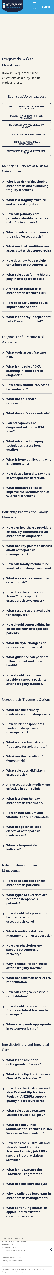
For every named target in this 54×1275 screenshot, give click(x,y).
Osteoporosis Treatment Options (26, 134)
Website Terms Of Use (11, 1257)
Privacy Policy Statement (12, 1260)
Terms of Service (15, 1272)
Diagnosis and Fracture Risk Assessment (26, 116)
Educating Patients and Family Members (26, 126)
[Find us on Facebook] (50, 1250)
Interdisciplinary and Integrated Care (26, 152)
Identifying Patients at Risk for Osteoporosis (26, 107)
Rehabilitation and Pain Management (26, 142)
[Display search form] (34, 9)
